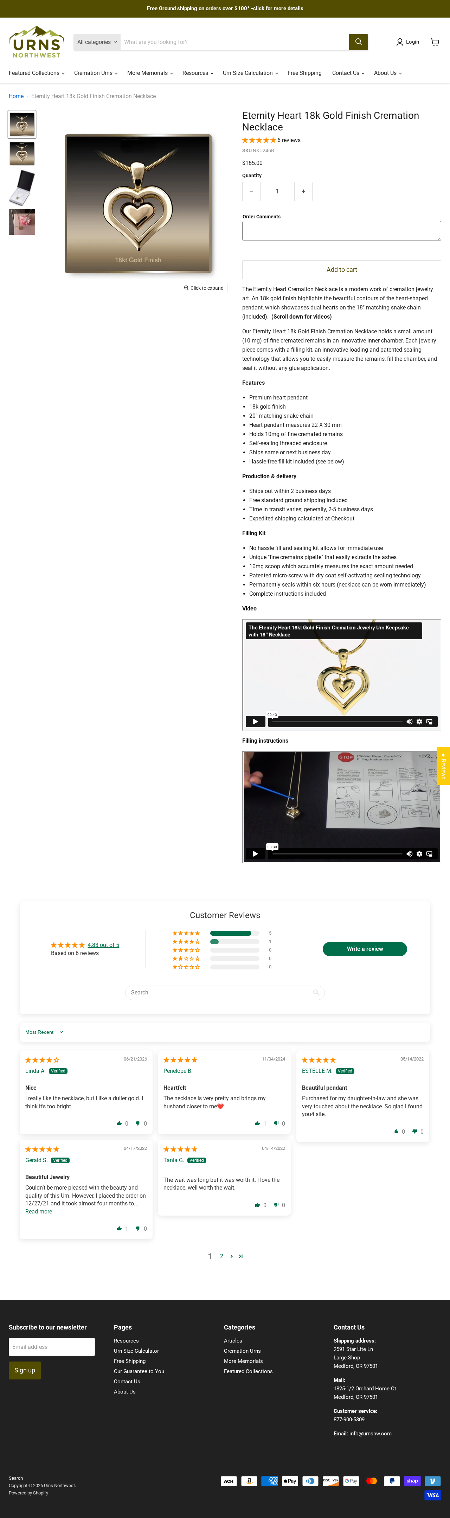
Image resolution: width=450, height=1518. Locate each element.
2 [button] (221, 1256)
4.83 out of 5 (103, 945)
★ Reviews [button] (443, 765)
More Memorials (148, 73)
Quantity (252, 175)
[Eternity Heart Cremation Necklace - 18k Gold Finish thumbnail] (22, 124)
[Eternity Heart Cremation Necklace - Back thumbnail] (22, 153)
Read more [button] (38, 1211)
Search (16, 1478)
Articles (233, 1341)
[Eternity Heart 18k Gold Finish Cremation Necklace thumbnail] (22, 188)
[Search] (358, 42)
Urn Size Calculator (136, 1351)
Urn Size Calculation (248, 73)
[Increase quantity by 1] (304, 191)
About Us (386, 73)
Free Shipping (305, 73)
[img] (42, 1060)
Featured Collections (35, 73)
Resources (196, 73)
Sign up (24, 1370)
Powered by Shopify (28, 1492)
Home (16, 96)
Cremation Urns (94, 73)
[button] (259, 140)
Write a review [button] (365, 949)
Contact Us (346, 73)
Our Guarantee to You (139, 1371)
